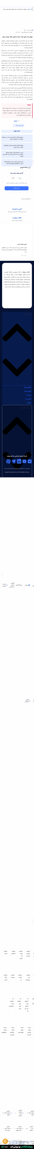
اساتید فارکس (4, 585)
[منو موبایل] (31, 1148)
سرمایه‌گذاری (19, 585)
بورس (26, 585)
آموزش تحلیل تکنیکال (12, 585)
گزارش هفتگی (27, 701)
